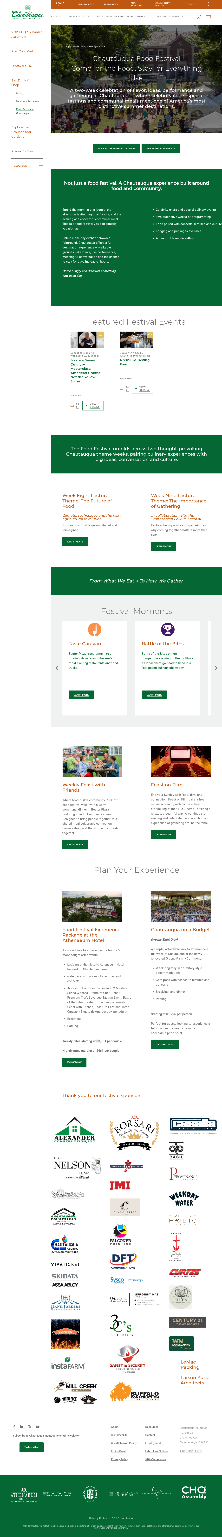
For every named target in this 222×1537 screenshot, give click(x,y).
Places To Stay (22, 151)
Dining (19, 93)
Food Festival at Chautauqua (25, 111)
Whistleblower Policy (124, 1443)
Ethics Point (118, 1451)
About (114, 1426)
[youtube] (37, 1427)
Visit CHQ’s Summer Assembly (26, 34)
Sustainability (119, 1435)
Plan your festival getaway (116, 148)
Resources (111, 4)
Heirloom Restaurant (28, 101)
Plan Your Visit (22, 51)
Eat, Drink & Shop (20, 83)
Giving (190, 4)
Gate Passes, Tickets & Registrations (121, 16)
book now (74, 1062)
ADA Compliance (155, 1459)
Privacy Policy (119, 1459)
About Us (60, 4)
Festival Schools (168, 16)
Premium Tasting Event (135, 362)
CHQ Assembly (137, 4)
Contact (150, 1435)
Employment (86, 4)
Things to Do (77, 16)
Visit (54, 16)
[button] (56, 668)
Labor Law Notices (156, 1451)
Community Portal (162, 4)
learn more (75, 541)
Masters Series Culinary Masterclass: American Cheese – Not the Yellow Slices (87, 370)
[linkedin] (21, 1427)
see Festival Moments (160, 148)
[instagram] (29, 1427)
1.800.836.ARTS (191, 1451)
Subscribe (31, 1447)
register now (165, 1044)
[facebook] (14, 1427)
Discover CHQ (21, 66)
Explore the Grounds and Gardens (21, 132)
